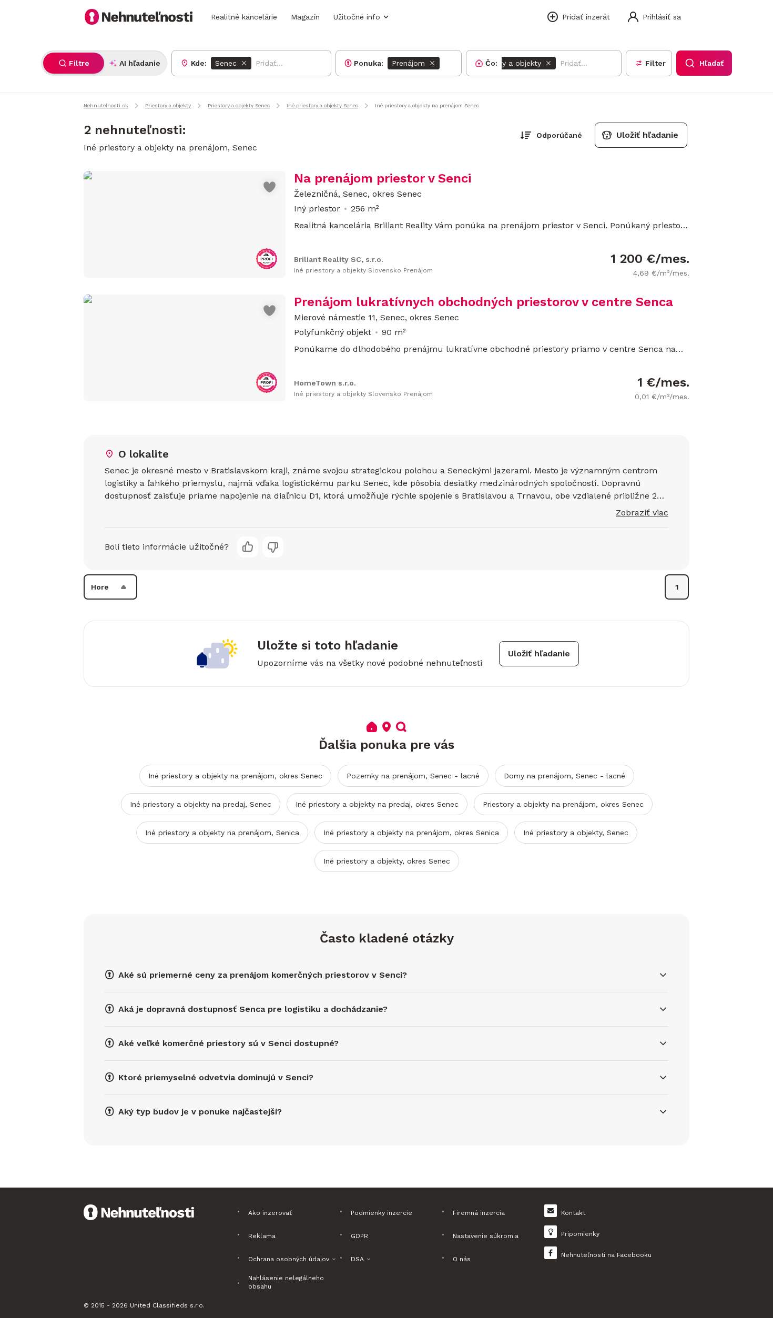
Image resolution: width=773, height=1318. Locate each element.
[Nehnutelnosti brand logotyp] (139, 17)
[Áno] (247, 546)
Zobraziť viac (642, 513)
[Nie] (272, 546)
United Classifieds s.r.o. (167, 1305)
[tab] (73, 63)
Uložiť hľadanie (647, 135)
